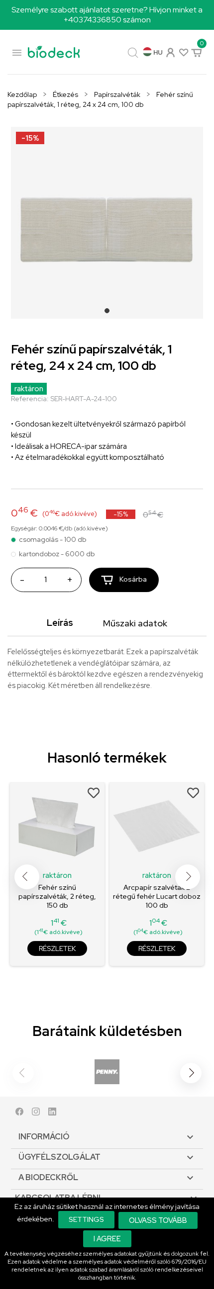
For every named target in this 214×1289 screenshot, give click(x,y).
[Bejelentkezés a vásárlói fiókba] (170, 51)
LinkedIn (52, 1114)
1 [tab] (110, 314)
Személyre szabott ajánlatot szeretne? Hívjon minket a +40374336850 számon (107, 14)
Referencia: (30, 398)
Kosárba (132, 579)
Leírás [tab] (60, 622)
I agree (107, 1238)
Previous (26, 876)
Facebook (19, 1114)
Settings (86, 1219)
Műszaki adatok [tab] (135, 623)
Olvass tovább (158, 1220)
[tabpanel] (107, 223)
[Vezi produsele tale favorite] (183, 52)
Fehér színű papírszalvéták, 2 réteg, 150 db (57, 896)
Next (187, 876)
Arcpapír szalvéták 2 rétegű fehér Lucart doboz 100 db (157, 896)
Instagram (36, 1114)
